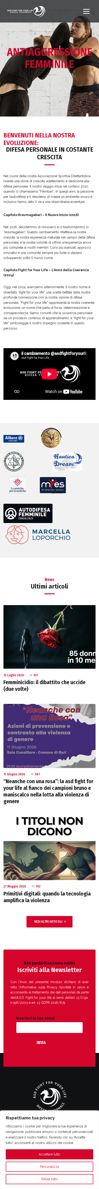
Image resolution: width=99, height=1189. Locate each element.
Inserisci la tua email (35, 1018)
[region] (49, 1149)
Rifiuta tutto (49, 1179)
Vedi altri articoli (48, 922)
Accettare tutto (49, 1154)
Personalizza (49, 1167)
